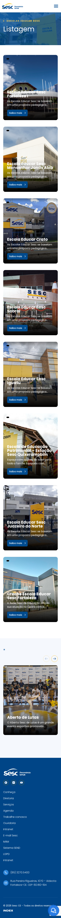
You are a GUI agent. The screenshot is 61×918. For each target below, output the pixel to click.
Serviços (8, 804)
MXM (6, 842)
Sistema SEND (11, 848)
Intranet (8, 829)
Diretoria (8, 798)
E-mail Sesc (10, 835)
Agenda (8, 811)
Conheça (9, 792)
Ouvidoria (9, 823)
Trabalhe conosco (15, 817)
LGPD (6, 854)
